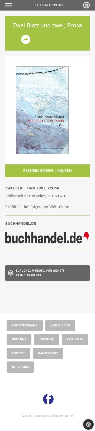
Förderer (46, 339)
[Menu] (10, 5)
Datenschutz (48, 353)
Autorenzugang (24, 325)
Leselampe (75, 339)
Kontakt (18, 353)
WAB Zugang (60, 325)
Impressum (20, 367)
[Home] (86, 5)
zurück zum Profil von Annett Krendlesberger (40, 272)
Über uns (19, 339)
